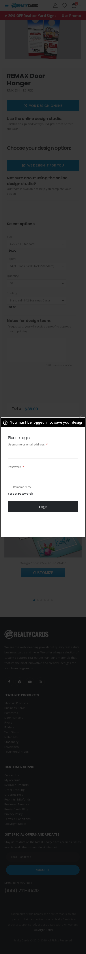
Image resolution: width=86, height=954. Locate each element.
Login (43, 506)
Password (22, 467)
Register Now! (43, 524)
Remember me (22, 487)
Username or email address (34, 444)
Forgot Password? (20, 494)
